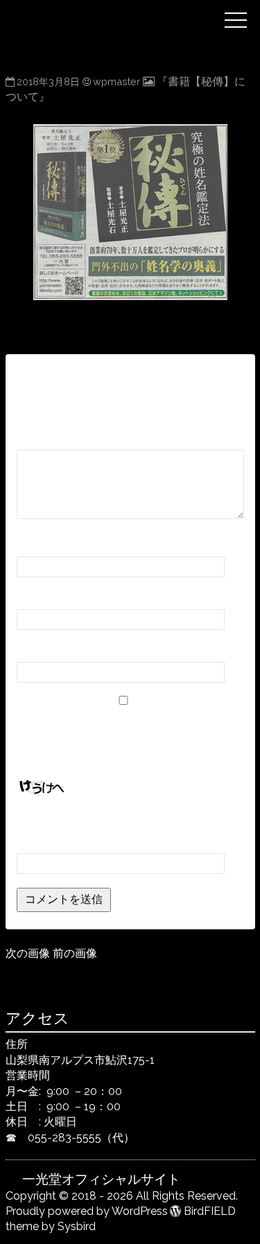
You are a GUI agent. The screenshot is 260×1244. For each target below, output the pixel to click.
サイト (33, 649)
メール (38, 596)
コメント (43, 437)
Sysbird (77, 1226)
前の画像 (75, 953)
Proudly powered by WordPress (87, 1211)
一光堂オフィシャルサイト (119, 9)
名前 (32, 543)
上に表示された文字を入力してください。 (122, 820)
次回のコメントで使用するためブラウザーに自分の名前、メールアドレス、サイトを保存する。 (128, 738)
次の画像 (28, 953)
